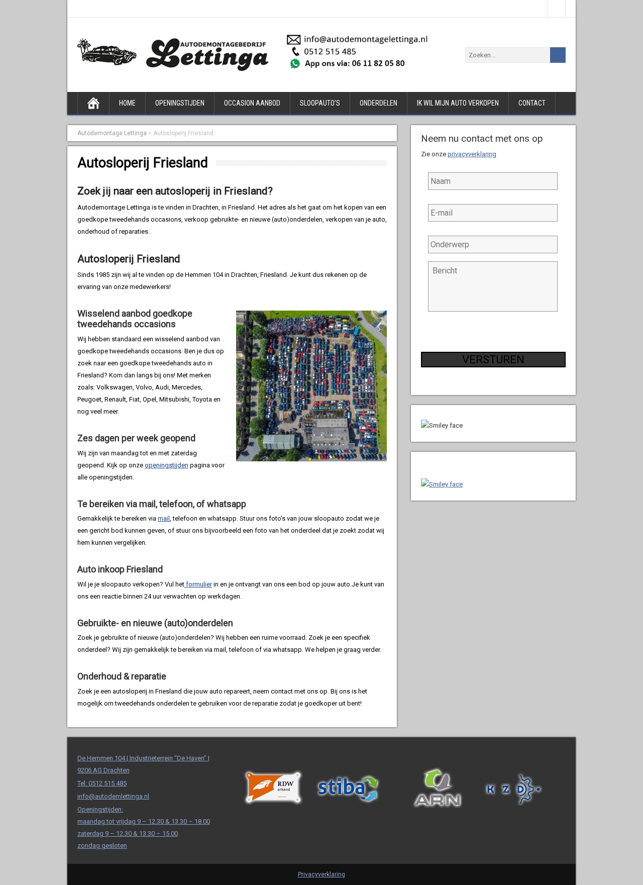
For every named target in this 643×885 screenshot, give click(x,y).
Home (127, 103)
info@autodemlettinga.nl (113, 796)
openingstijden (166, 465)
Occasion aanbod (252, 103)
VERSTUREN (493, 359)
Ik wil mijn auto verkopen (458, 103)
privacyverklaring (472, 154)
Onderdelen (378, 103)
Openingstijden (179, 103)
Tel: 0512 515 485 (102, 783)
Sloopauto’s (320, 103)
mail (164, 518)
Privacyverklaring (321, 874)
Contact (532, 103)
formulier (198, 584)
